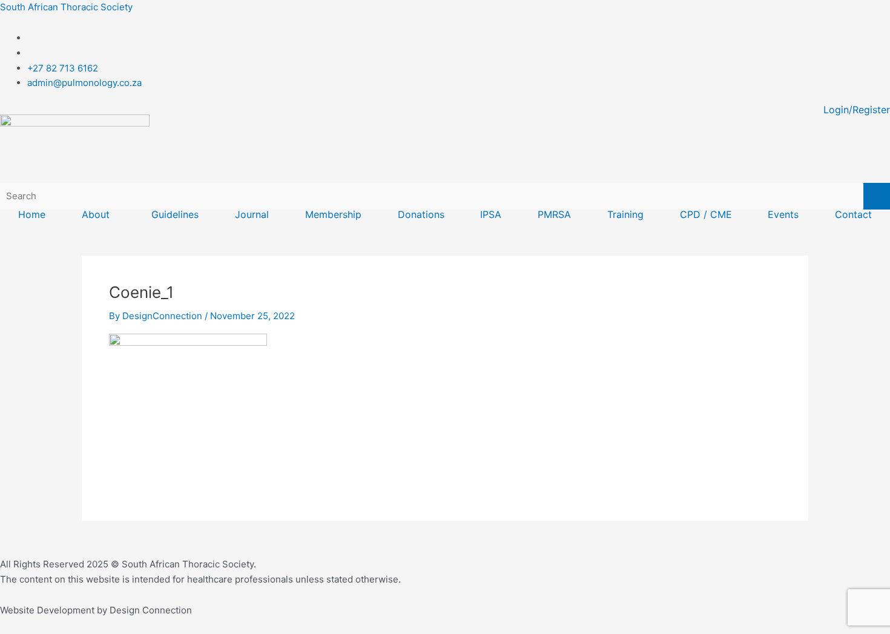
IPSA (490, 214)
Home (31, 214)
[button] (99, 214)
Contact (853, 214)
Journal (252, 214)
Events (783, 214)
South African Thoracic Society (66, 7)
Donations (421, 214)
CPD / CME (706, 214)
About (96, 214)
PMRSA (554, 214)
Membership (333, 214)
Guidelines (175, 214)
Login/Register (856, 109)
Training (625, 214)
